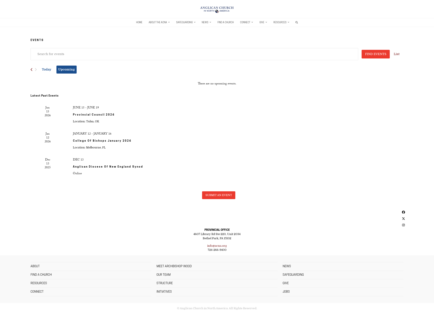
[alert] (217, 84)
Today (46, 69)
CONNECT (37, 291)
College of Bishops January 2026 (102, 141)
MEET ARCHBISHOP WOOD (174, 266)
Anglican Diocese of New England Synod (108, 167)
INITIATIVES (164, 291)
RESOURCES (39, 283)
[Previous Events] (31, 69)
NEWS (287, 266)
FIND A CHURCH (41, 275)
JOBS (286, 291)
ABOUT (35, 266)
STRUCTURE (164, 283)
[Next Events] (36, 69)
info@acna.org (217, 245)
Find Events (375, 54)
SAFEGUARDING (293, 275)
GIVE (286, 283)
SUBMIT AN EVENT (218, 195)
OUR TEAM (163, 275)
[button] (297, 22)
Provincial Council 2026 (94, 115)
